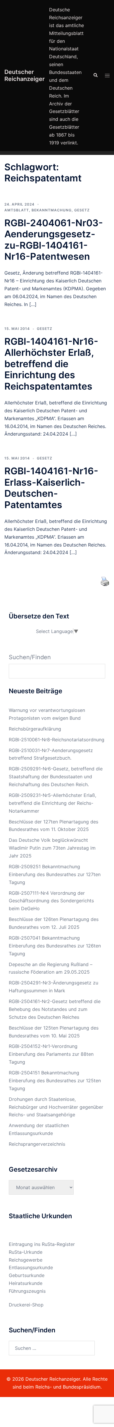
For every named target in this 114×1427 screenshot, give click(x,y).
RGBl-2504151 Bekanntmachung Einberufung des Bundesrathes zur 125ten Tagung (55, 1080)
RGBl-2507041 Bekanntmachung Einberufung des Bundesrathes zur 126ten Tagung (55, 945)
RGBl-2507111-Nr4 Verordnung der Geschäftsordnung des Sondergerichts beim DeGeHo (51, 901)
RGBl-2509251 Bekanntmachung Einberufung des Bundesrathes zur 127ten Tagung (55, 874)
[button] (95, 75)
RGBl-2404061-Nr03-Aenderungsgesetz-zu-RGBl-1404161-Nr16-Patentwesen (53, 239)
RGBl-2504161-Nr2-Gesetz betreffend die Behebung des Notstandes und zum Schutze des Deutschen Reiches (55, 1009)
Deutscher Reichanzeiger (24, 75)
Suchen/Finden (30, 657)
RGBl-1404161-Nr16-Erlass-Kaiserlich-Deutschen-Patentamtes (51, 487)
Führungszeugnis (27, 1291)
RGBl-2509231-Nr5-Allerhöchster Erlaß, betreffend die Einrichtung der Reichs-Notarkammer (52, 803)
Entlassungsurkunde (31, 1267)
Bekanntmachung (52, 210)
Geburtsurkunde (26, 1275)
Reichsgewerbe (25, 1260)
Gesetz (82, 210)
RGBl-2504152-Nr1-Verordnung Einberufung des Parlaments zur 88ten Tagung (51, 1054)
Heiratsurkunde (25, 1283)
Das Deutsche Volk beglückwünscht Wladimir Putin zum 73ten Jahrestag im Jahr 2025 (52, 848)
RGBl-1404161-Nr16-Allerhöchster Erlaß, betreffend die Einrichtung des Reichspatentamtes (51, 364)
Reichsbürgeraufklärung (35, 729)
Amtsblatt (16, 210)
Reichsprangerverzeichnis (37, 1144)
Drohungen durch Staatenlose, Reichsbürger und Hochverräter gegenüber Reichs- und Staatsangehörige (56, 1107)
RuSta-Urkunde (25, 1252)
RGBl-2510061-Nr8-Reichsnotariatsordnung (56, 739)
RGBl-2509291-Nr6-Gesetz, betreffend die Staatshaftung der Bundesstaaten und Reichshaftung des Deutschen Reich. (56, 776)
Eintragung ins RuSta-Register (42, 1244)
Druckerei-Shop (26, 1305)
